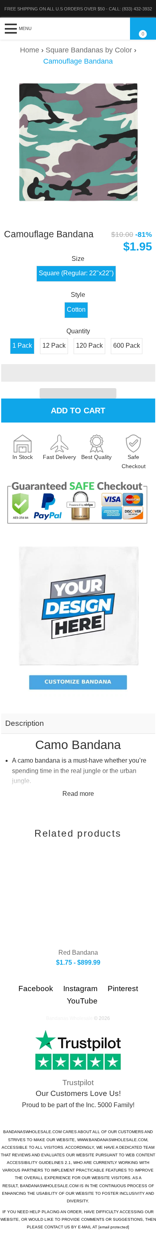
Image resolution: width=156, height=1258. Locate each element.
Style (78, 294)
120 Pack (89, 345)
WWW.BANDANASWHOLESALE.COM (112, 1140)
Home (29, 50)
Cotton (76, 309)
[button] (78, 373)
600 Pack (126, 345)
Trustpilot (78, 1082)
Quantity (78, 331)
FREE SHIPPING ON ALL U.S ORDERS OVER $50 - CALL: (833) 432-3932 (78, 8)
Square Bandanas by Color (89, 50)
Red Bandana (78, 952)
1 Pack (22, 345)
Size (78, 258)
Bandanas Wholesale (69, 1018)
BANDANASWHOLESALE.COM (32, 1132)
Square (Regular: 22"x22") (76, 273)
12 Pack (54, 345)
